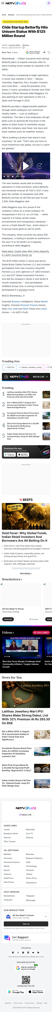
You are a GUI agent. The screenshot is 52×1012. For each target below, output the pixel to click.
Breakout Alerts (11, 833)
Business (16, 301)
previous (23, 290)
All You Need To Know (13, 609)
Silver (25, 309)
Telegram (30, 896)
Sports (7, 870)
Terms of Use (18, 1003)
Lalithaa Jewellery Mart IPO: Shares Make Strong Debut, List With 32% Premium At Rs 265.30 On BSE (26, 717)
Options (29, 837)
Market (44, 301)
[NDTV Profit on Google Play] (16, 991)
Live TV (29, 833)
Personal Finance (29, 305)
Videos (29, 874)
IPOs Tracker (10, 841)
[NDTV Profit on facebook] (13, 952)
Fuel (9, 309)
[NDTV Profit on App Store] (36, 991)
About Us (8, 1003)
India (28, 862)
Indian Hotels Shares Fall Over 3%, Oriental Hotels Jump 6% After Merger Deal (16, 783)
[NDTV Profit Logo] (26, 807)
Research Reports (34, 858)
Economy (8, 858)
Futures (7, 837)
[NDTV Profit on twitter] (18, 952)
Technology (31, 866)
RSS (45, 1003)
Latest (43, 309)
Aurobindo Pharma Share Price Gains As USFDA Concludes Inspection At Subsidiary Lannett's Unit (16, 752)
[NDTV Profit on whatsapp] (38, 952)
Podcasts (8, 900)
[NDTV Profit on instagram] (23, 952)
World (6, 866)
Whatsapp (30, 900)
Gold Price (8, 878)
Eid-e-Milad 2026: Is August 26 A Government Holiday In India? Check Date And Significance (15, 735)
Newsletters (9, 896)
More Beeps (25, 573)
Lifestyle (30, 870)
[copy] (49, 52)
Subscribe (8, 619)
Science (7, 874)
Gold (15, 309)
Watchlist (30, 829)
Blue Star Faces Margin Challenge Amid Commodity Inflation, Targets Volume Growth (22, 664)
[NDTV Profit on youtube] (33, 952)
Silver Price (31, 878)
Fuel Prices (9, 882)
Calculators (31, 882)
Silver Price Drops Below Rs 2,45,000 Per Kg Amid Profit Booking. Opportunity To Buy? (16, 768)
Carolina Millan (14, 45)
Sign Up (26, 924)
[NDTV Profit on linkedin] (28, 952)
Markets (25, 45)
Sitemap (39, 1003)
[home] (16, 2)
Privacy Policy (29, 1003)
